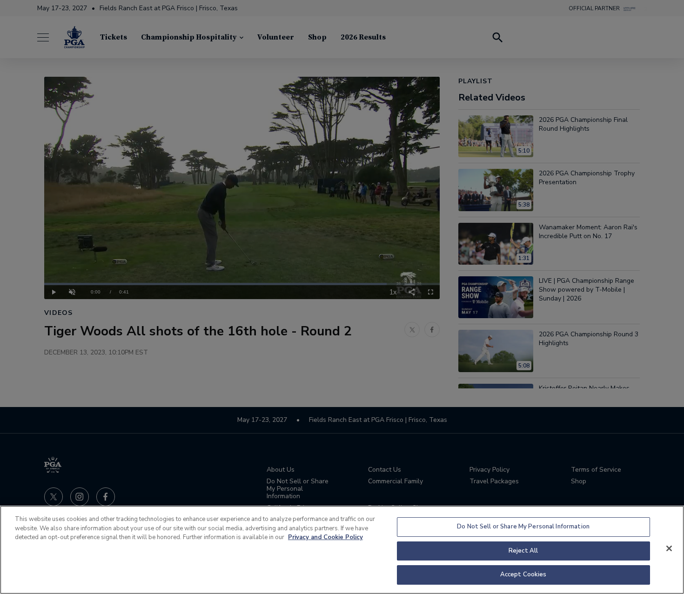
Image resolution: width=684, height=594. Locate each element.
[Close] (669, 548)
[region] (342, 550)
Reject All (523, 551)
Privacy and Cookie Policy (325, 537)
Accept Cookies (523, 574)
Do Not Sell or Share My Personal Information (523, 526)
